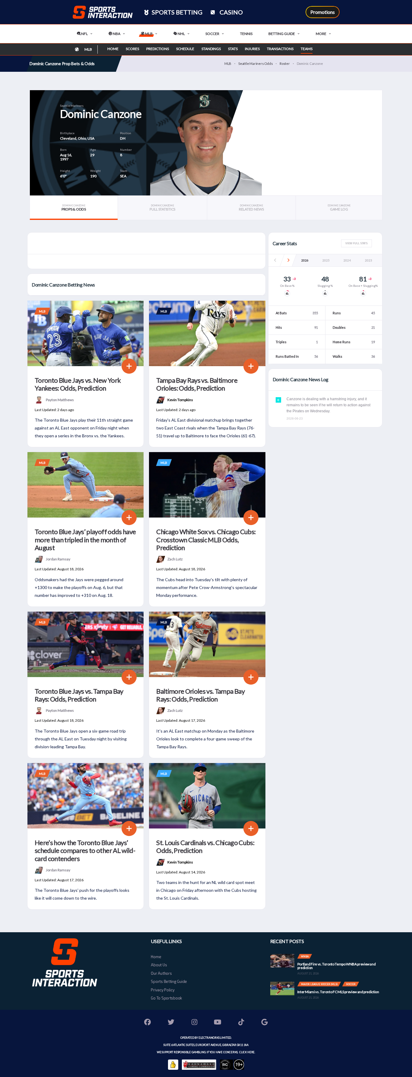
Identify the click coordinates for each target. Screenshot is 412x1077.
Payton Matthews (60, 399)
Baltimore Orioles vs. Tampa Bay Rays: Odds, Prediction (200, 695)
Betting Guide (281, 33)
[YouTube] (218, 1022)
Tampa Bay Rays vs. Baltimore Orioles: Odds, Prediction (196, 384)
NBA (116, 33)
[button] (288, 260)
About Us (159, 964)
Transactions (280, 48)
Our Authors (161, 973)
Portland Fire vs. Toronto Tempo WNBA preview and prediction (336, 966)
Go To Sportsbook (166, 998)
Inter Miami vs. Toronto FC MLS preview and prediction (338, 992)
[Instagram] (194, 1022)
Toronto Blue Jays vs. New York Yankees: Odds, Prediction (78, 384)
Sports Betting (176, 12)
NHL (181, 33)
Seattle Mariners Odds (255, 63)
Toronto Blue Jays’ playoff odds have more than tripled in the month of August (85, 539)
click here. (247, 1052)
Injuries (252, 48)
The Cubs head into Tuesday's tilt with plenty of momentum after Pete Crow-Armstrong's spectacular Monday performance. (206, 587)
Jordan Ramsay (58, 559)
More (321, 33)
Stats (233, 48)
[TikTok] (241, 1022)
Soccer (212, 33)
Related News (251, 207)
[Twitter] (171, 1022)
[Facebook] (148, 1022)
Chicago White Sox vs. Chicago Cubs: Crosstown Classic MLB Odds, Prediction (205, 539)
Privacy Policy (162, 989)
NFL (84, 33)
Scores (132, 48)
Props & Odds (74, 207)
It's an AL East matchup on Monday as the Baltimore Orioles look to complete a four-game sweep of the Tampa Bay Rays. (205, 738)
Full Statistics (162, 207)
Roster (285, 63)
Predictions (157, 48)
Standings (211, 48)
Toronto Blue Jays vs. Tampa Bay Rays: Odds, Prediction (79, 695)
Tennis (246, 33)
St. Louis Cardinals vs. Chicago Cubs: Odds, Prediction (205, 846)
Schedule (185, 48)
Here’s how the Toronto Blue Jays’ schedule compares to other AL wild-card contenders (85, 850)
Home (113, 48)
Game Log (339, 207)
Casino (230, 12)
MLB (148, 33)
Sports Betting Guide (169, 981)
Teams (306, 48)
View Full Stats (356, 243)
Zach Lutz (175, 559)
